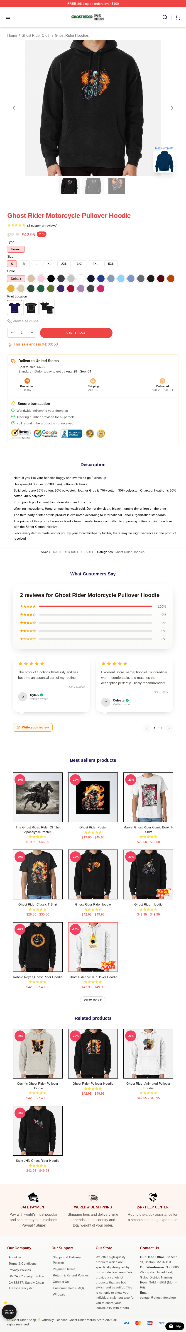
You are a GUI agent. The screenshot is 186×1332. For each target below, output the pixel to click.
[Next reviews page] (169, 728)
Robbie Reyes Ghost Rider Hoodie (37, 977)
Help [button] (178, 1326)
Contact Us (61, 1281)
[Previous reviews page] (147, 728)
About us (15, 1257)
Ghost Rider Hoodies (72, 35)
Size (10, 256)
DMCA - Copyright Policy (26, 1276)
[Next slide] (171, 108)
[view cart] (178, 17)
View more (93, 1000)
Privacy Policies (20, 1270)
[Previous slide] (14, 108)
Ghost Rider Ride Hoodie (93, 904)
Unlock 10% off (9, 1312)
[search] (165, 17)
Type (10, 242)
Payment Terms (64, 1269)
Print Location (17, 296)
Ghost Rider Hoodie (148, 904)
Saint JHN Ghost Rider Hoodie (37, 1160)
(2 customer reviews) (42, 225)
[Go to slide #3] (116, 186)
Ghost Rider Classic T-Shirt (37, 904)
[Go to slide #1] (69, 186)
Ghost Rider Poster (93, 827)
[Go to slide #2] (93, 186)
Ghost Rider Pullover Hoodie (93, 1083)
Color (11, 271)
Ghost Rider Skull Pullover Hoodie (93, 977)
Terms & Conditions (23, 1263)
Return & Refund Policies (71, 1275)
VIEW (38, 818)
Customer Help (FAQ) (68, 1288)
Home (12, 35)
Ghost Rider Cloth (36, 35)
